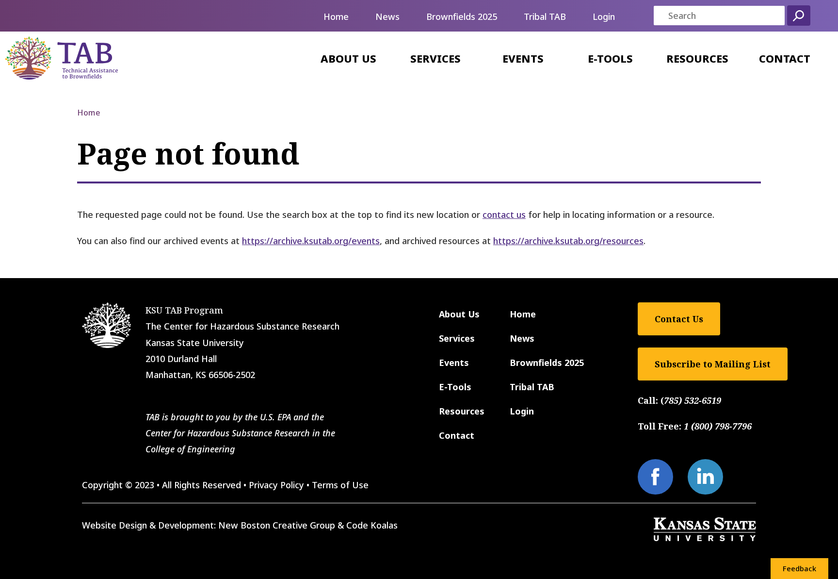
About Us (348, 58)
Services (435, 58)
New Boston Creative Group (276, 525)
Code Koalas (372, 525)
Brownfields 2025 (461, 16)
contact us (504, 214)
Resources (697, 58)
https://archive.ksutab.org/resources (568, 241)
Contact (784, 58)
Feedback (799, 568)
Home (336, 16)
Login (604, 16)
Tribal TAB (545, 16)
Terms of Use (340, 485)
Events (523, 58)
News (387, 16)
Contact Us (679, 319)
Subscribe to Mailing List (713, 364)
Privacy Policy (276, 485)
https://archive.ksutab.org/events (311, 241)
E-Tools (610, 58)
